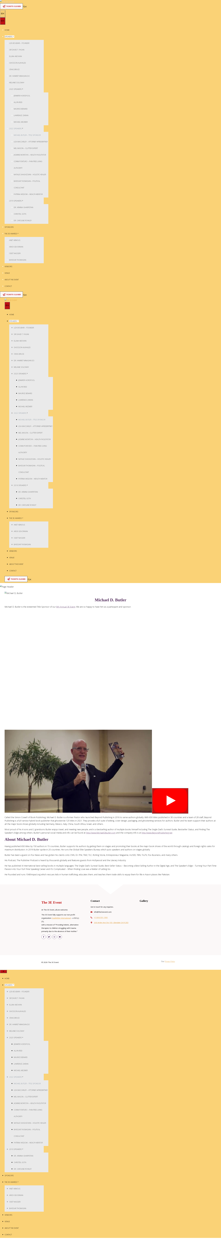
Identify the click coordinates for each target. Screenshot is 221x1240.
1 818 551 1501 (101, 917)
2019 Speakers (15, 201)
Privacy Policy (170, 961)
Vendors (8, 266)
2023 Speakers (15, 89)
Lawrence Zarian (21, 115)
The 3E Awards (11, 233)
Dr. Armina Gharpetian (23, 207)
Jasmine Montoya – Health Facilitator (30, 155)
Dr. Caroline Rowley (23, 220)
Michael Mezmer (21, 122)
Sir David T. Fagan (16, 50)
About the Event (12, 279)
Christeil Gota (20, 214)
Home (7, 30)
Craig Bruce (14, 69)
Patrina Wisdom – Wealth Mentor (28, 194)
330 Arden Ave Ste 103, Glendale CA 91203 (111, 922)
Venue (7, 273)
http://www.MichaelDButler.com (101, 832)
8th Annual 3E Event (65, 606)
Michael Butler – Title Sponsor (27, 135)
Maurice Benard (21, 109)
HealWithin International (61, 918)
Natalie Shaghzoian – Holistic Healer (30, 174)
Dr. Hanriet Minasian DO (19, 76)
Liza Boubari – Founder (19, 43)
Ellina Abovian (15, 56)
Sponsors (9, 227)
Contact (8, 286)
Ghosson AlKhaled (17, 63)
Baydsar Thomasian (17, 260)
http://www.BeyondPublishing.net (156, 832)
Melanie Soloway (16, 82)
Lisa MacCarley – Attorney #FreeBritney (31, 141)
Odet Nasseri (14, 253)
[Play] (170, 801)
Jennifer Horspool (22, 95)
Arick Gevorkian (16, 247)
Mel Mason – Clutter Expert (26, 148)
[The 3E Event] (11, 300)
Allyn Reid (18, 102)
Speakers (9, 36)
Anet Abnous (14, 240)
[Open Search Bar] (25, 7)
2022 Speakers (15, 128)
